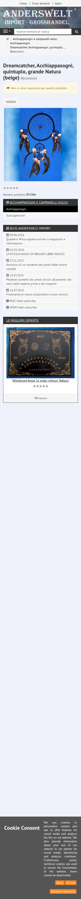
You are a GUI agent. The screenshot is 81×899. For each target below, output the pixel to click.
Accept (70, 882)
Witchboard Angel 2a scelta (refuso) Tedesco (40, 381)
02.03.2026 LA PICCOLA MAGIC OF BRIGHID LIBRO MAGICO (35, 252)
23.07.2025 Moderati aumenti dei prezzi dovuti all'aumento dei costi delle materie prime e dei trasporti (38, 279)
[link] (11, 188)
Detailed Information (63, 891)
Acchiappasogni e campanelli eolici (39, 202)
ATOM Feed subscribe (23, 307)
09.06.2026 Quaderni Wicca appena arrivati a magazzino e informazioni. (35, 239)
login (58, 3)
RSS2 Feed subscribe (22, 301)
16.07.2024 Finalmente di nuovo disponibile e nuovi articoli (37, 292)
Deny (59, 882)
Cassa (23, 3)
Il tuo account (41, 3)
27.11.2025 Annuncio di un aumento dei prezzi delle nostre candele (36, 265)
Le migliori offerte (22, 320)
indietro (11, 101)
